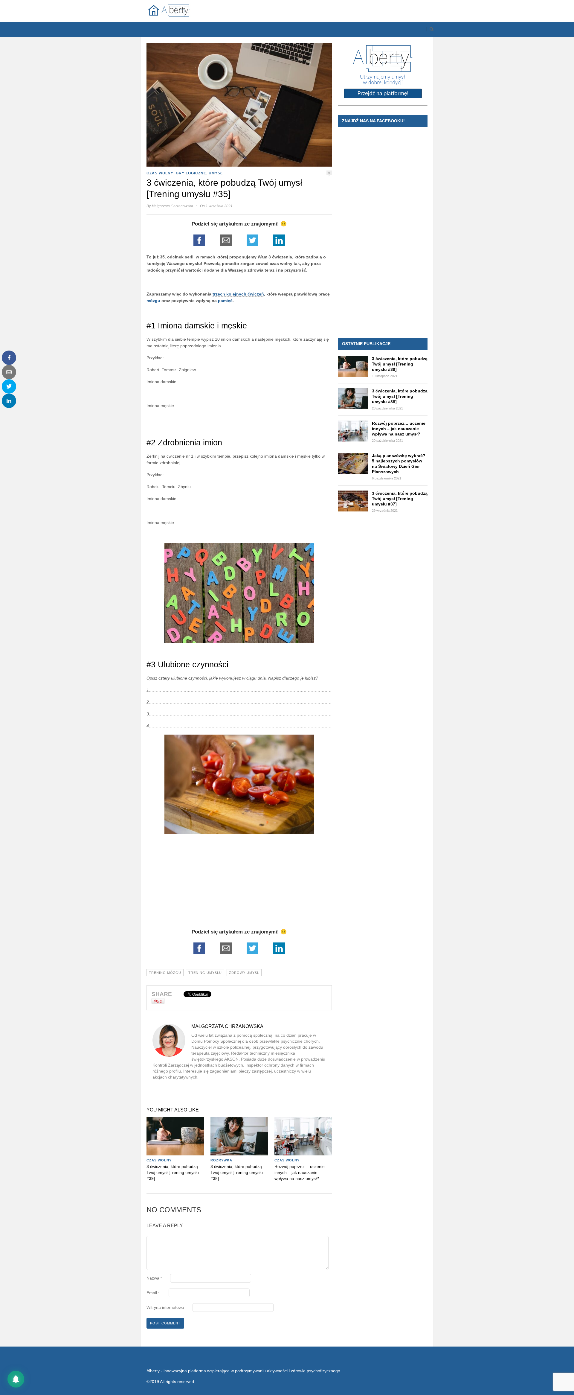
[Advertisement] (239, 887)
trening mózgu (165, 972)
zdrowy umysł (244, 972)
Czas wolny (159, 173)
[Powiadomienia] (15, 1379)
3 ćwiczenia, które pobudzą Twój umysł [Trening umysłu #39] (172, 1172)
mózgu (153, 300)
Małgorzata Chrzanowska (172, 206)
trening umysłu (205, 972)
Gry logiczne (191, 173)
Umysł (216, 173)
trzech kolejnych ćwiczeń (238, 294)
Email (152, 1292)
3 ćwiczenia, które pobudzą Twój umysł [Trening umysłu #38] (236, 1172)
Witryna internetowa (165, 1307)
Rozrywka (221, 1160)
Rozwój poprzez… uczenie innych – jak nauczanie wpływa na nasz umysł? (299, 1172)
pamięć (225, 300)
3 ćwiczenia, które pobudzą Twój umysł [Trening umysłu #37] (400, 498)
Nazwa (154, 1278)
